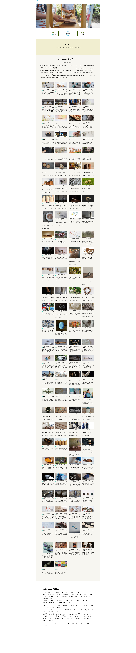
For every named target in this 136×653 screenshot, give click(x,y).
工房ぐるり (75, 274)
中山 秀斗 (48, 202)
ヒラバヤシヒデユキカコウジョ (48, 497)
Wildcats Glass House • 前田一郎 (75, 218)
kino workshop (48, 169)
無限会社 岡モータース (48, 378)
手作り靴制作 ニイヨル (88, 89)
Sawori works (87, 106)
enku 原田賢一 (88, 480)
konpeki (74, 533)
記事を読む (54, 32)
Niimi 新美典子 (48, 254)
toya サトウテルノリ (48, 106)
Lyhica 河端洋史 (88, 238)
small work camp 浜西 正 (48, 238)
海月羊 (48, 89)
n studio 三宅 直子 (88, 529)
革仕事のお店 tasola (48, 464)
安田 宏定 (75, 429)
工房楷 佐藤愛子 (75, 513)
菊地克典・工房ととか (88, 169)
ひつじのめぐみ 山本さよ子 (88, 310)
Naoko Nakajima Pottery (74, 346)
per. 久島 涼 (88, 202)
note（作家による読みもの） (47, 72)
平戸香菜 (87, 497)
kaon (61, 294)
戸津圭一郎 (48, 413)
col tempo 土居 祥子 (61, 238)
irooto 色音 (88, 429)
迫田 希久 (61, 445)
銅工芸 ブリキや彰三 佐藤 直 (88, 549)
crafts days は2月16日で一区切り (65, 47)
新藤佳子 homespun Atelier (61, 513)
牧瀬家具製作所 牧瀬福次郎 (75, 362)
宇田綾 (48, 122)
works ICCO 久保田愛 (88, 294)
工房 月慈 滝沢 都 (88, 327)
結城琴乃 (87, 278)
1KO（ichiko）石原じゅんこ (61, 413)
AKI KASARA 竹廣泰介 (48, 346)
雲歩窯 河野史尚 (61, 106)
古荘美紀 (48, 274)
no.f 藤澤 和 (88, 362)
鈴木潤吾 (48, 445)
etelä (61, 122)
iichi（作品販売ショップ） (63, 72)
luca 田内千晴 (61, 185)
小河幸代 (74, 310)
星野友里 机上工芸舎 (61, 274)
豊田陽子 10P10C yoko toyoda (61, 480)
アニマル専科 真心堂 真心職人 (61, 464)
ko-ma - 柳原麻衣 (75, 413)
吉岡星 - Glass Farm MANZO (61, 138)
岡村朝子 (61, 497)
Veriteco (48, 327)
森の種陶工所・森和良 (88, 413)
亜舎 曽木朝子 (74, 497)
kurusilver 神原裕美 (48, 294)
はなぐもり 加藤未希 (61, 362)
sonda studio (74, 294)
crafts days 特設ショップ (48, 75)
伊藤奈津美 (48, 138)
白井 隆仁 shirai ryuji (75, 185)
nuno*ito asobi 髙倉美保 (48, 310)
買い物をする (82, 32)
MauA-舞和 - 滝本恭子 (61, 429)
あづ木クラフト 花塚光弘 (88, 464)
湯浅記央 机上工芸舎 (88, 138)
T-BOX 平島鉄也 (48, 395)
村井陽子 (61, 169)
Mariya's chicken (61, 254)
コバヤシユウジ (48, 429)
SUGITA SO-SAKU (61, 346)
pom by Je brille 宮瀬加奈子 (74, 238)
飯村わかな (88, 513)
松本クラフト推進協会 (45, 69)
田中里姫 (48, 529)
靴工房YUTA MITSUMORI (74, 464)
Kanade (74, 258)
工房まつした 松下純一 (88, 254)
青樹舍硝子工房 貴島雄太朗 (48, 480)
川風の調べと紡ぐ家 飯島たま (61, 395)
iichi (52, 69)
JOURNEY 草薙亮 (74, 549)
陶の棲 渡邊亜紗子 (74, 138)
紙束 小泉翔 (74, 327)
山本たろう (75, 89)
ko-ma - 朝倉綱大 (61, 529)
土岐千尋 (61, 549)
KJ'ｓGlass (48, 513)
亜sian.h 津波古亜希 (88, 346)
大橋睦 (48, 222)
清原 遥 (74, 395)
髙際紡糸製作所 (74, 106)
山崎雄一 (48, 362)
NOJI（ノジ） (87, 185)
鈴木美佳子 (88, 122)
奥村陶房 (74, 169)
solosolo (74, 122)
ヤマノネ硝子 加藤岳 (61, 202)
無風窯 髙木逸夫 (75, 202)
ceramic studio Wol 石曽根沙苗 (88, 218)
